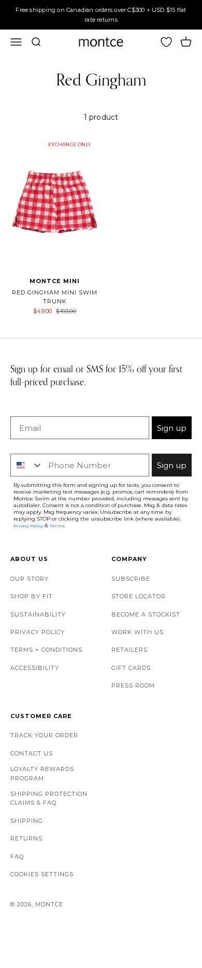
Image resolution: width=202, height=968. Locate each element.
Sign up (171, 428)
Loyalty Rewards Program (42, 773)
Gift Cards (131, 667)
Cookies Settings (42, 874)
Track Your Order (44, 735)
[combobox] (27, 465)
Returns (26, 838)
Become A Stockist (145, 614)
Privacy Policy (37, 632)
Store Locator (138, 596)
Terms (57, 525)
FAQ (17, 856)
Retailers (129, 649)
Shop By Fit (31, 596)
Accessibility (34, 667)
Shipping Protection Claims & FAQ (49, 798)
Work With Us (137, 632)
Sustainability (38, 614)
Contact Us (31, 753)
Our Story (29, 578)
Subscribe (130, 578)
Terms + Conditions (46, 649)
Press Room (133, 685)
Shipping (26, 820)
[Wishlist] (166, 42)
